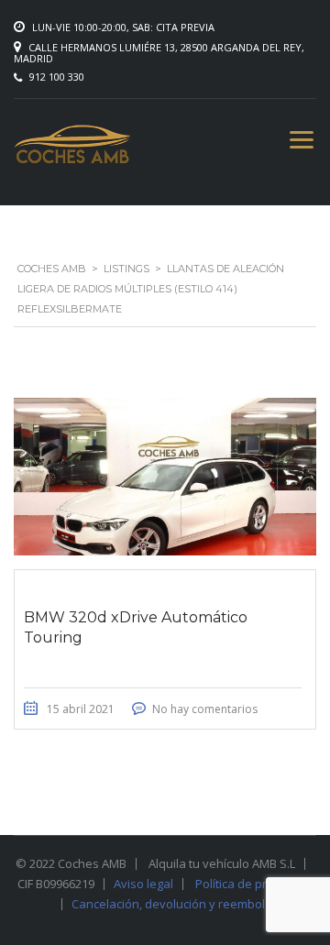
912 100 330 (56, 76)
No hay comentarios (205, 709)
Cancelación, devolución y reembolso (175, 904)
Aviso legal (143, 883)
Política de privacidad (254, 883)
